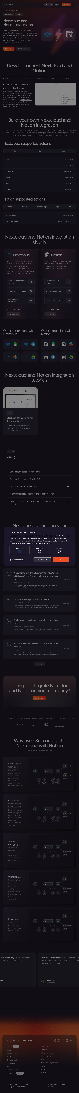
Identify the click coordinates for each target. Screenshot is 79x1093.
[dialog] (39, 546)
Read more (48, 543)
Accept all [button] (61, 560)
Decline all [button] (42, 560)
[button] (16, 560)
